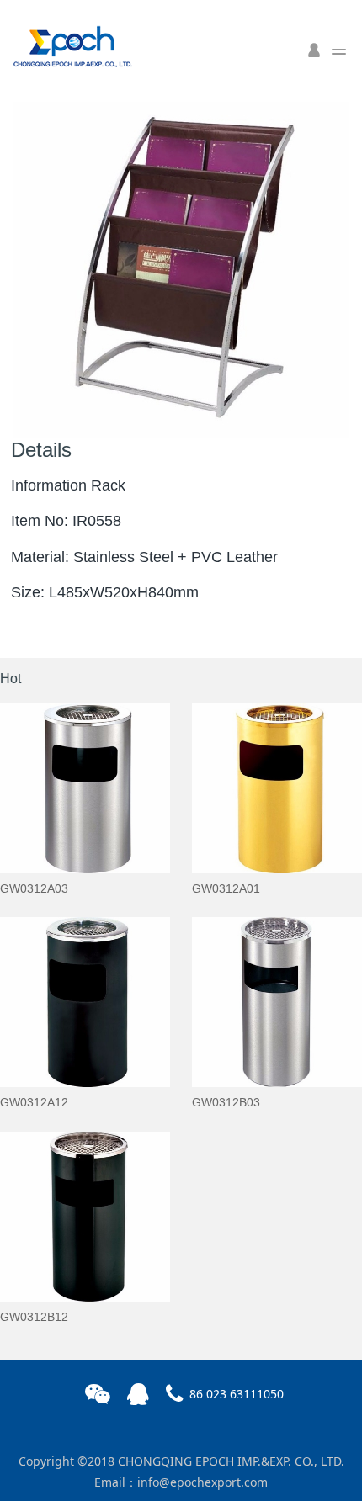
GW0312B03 (226, 1102)
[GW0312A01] (277, 788)
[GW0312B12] (85, 1217)
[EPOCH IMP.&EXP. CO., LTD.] (71, 44)
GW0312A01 (226, 888)
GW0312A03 (34, 888)
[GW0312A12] (85, 1002)
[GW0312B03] (277, 1002)
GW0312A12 (34, 1102)
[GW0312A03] (85, 788)
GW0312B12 (34, 1316)
